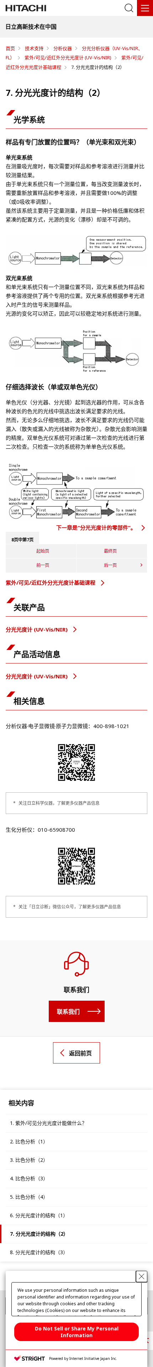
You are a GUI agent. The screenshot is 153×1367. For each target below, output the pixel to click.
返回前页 (80, 1053)
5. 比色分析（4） (29, 1196)
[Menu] (145, 8)
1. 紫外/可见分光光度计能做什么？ (48, 1123)
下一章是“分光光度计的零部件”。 (96, 527)
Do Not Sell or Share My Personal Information (76, 1332)
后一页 (110, 565)
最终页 (110, 551)
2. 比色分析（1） (29, 1141)
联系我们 (68, 1012)
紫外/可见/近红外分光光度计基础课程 (51, 582)
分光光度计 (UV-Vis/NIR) (37, 629)
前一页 (42, 565)
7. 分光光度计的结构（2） (39, 1233)
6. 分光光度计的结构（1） (39, 1215)
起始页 (42, 551)
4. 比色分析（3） (29, 1178)
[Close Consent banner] (141, 1276)
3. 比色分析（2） (29, 1160)
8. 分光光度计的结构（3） (39, 1252)
